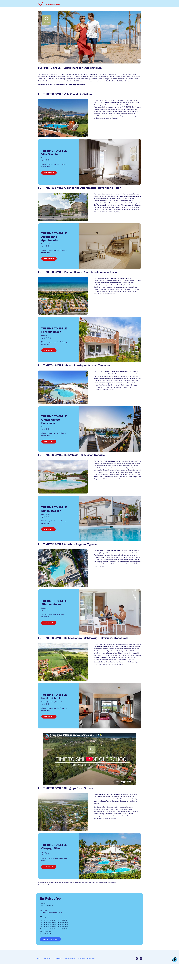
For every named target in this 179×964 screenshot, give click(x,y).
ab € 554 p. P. (49, 350)
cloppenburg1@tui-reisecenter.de (51, 912)
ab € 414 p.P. (48, 529)
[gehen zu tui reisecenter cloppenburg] (138, 958)
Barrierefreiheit (70, 958)
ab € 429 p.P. (48, 441)
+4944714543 (44, 910)
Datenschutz (47, 958)
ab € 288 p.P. (48, 623)
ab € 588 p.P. (48, 867)
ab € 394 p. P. (49, 716)
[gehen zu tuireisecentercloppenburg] (141, 958)
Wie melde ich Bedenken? (87, 958)
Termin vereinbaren (50, 939)
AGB (38, 958)
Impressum (58, 958)
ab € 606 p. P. (49, 173)
